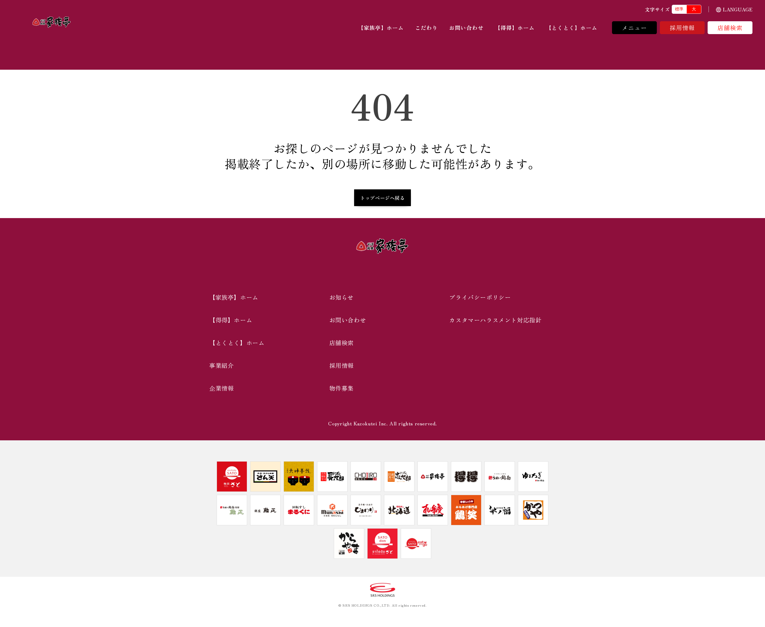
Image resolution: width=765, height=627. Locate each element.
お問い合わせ (466, 27)
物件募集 (341, 388)
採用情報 (682, 27)
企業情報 (221, 388)
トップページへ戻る (382, 197)
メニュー (634, 27)
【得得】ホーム (515, 27)
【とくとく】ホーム (571, 27)
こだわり (426, 27)
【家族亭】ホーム (381, 27)
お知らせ (341, 297)
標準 (679, 9)
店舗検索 (730, 27)
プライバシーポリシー (480, 297)
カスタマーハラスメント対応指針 (495, 320)
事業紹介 (221, 365)
